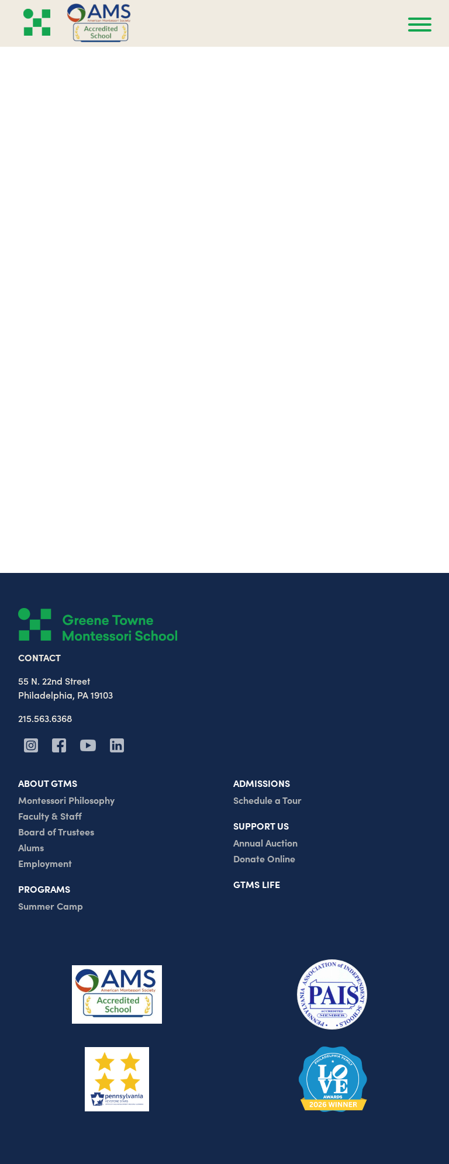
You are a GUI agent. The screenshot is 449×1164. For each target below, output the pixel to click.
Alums (31, 847)
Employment (45, 862)
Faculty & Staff (50, 815)
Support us (261, 825)
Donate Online (264, 858)
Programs (44, 888)
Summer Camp (50, 905)
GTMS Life (256, 884)
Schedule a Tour (267, 799)
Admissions (261, 782)
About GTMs (47, 782)
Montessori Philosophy (66, 799)
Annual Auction (265, 842)
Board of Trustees (56, 831)
